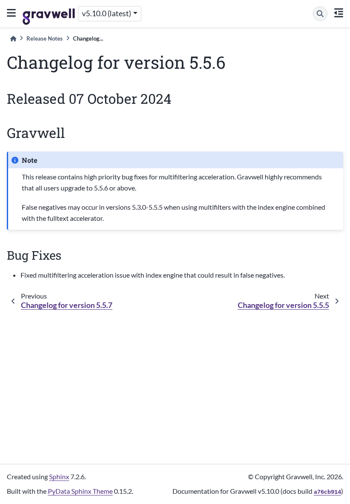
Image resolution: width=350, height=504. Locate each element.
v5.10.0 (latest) (106, 13)
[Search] (320, 13)
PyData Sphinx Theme (80, 491)
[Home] (13, 38)
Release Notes (44, 38)
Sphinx (59, 476)
